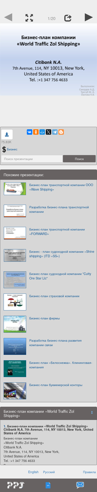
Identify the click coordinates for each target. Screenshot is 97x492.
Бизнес (12, 149)
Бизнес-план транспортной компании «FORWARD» (57, 231)
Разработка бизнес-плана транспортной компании (59, 209)
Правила (89, 472)
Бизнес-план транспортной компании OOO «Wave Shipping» (61, 186)
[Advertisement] (48, 5)
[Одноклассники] (36, 132)
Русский (49, 472)
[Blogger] (61, 132)
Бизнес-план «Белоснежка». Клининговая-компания (60, 364)
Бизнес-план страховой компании (54, 296)
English (33, 472)
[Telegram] (55, 132)
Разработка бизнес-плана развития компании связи (55, 342)
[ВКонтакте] (29, 132)
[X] (48, 132)
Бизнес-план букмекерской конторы (55, 384)
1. (5, 426)
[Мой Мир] (42, 132)
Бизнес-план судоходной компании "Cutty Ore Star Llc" (60, 275)
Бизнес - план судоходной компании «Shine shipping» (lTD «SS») (61, 253)
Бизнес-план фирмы (44, 318)
